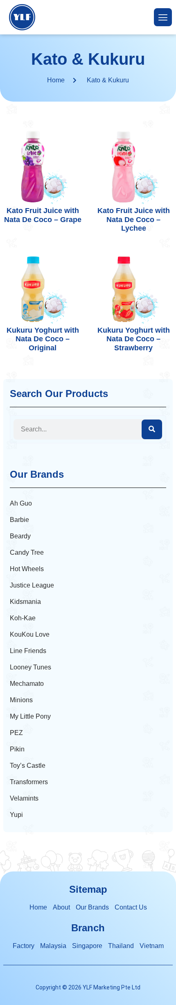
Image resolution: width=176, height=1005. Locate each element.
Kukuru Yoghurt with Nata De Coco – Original (43, 339)
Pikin (17, 749)
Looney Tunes (30, 667)
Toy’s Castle (27, 765)
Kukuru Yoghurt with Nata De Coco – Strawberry (133, 339)
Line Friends (28, 650)
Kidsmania (25, 601)
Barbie (19, 519)
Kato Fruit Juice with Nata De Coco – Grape (42, 215)
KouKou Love (30, 634)
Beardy (20, 536)
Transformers (29, 781)
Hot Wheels (27, 568)
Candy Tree (27, 552)
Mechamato (27, 683)
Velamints (24, 798)
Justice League (32, 585)
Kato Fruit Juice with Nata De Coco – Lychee (133, 219)
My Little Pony (30, 716)
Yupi (16, 814)
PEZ (16, 732)
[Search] (152, 429)
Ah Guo (21, 503)
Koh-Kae (23, 618)
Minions (21, 699)
